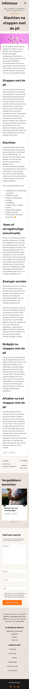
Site (4, 588)
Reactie (6, 546)
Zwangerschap (14, 13)
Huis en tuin (12, 653)
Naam (5, 571)
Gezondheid (12, 662)
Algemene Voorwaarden (14, 631)
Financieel (12, 649)
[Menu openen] (25, 3)
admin (8, 513)
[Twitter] (14, 686)
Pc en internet (12, 670)
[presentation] (14, 497)
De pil (5, 452)
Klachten (12, 452)
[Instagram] (18, 686)
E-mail (6, 580)
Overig (14, 658)
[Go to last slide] (4, 504)
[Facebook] (10, 686)
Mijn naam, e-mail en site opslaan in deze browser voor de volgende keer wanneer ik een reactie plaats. (15, 595)
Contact (14, 637)
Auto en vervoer (12, 666)
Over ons (15, 640)
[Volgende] (24, 504)
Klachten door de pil (23, 464)
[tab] (11, 521)
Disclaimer (14, 634)
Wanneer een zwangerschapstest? (9, 463)
